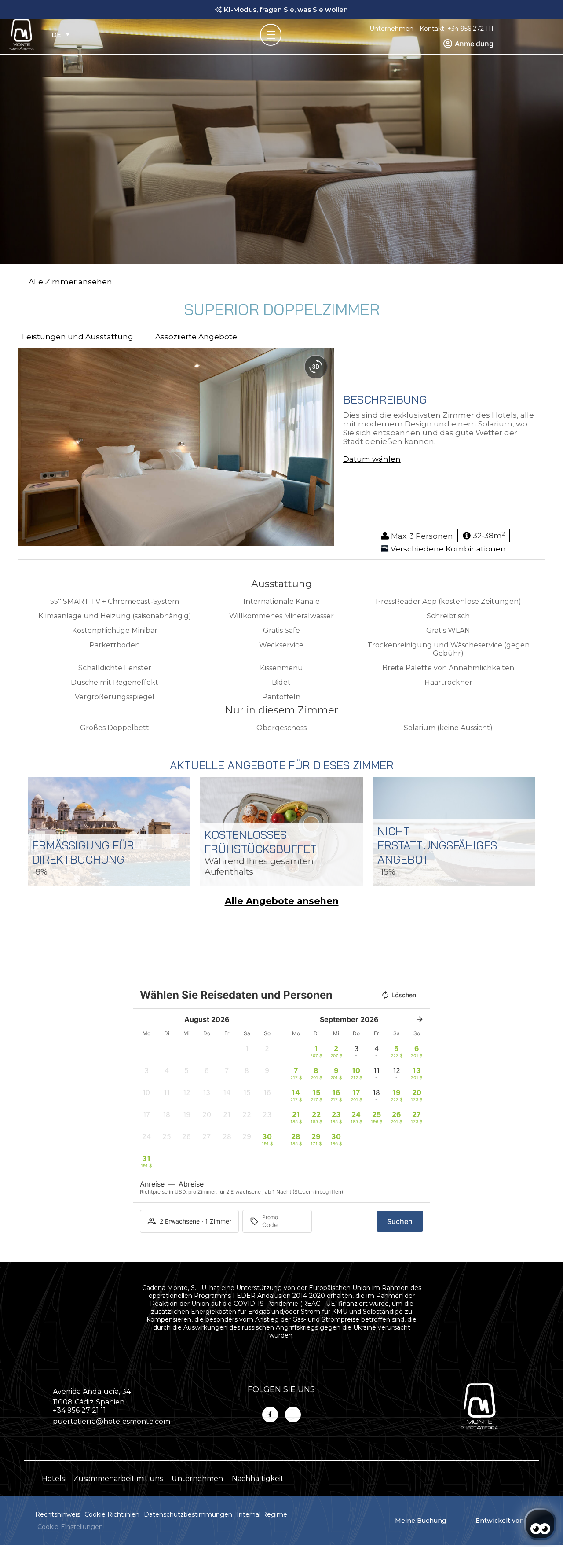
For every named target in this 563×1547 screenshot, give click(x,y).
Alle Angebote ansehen (282, 900)
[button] (26, 447)
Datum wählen (372, 459)
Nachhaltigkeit (258, 1478)
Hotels (53, 1478)
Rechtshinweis (57, 1514)
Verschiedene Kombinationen (448, 548)
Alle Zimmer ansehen (70, 281)
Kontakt (432, 29)
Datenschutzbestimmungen (188, 1514)
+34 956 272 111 (470, 29)
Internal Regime (262, 1514)
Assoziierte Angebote (196, 336)
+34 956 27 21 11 (79, 1410)
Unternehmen (391, 29)
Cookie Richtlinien (111, 1514)
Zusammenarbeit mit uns (118, 1478)
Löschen (403, 995)
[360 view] (316, 366)
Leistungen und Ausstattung (77, 336)
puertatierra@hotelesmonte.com (111, 1421)
